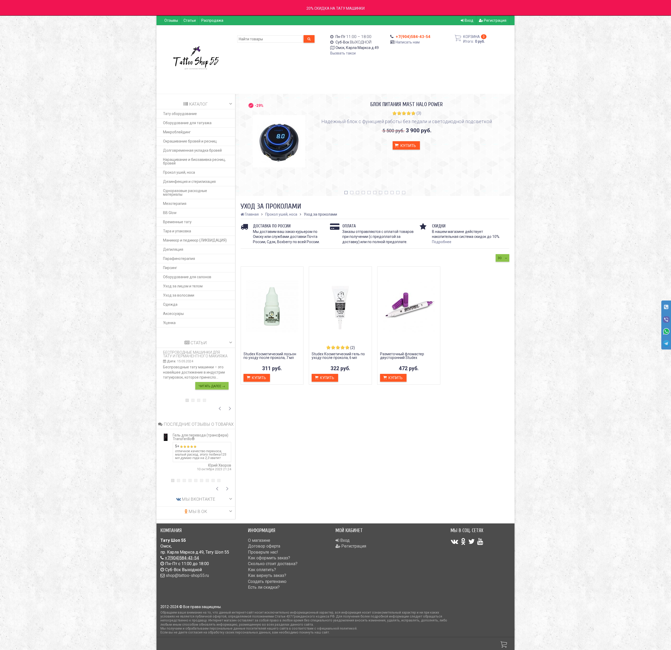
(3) (418, 113)
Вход (468, 20)
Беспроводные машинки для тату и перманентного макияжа (195, 354)
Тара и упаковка (177, 231)
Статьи (189, 20)
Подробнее (441, 242)
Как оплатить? (262, 569)
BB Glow (170, 213)
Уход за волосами (178, 295)
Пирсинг (170, 268)
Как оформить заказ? (269, 557)
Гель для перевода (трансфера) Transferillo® (200, 437)
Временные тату (177, 222)
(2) (352, 348)
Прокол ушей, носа (179, 172)
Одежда (170, 304)
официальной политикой (336, 628)
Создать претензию (267, 581)
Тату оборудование (180, 114)
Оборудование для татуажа (187, 123)
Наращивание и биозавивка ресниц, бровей (194, 161)
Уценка (169, 323)
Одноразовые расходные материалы (185, 192)
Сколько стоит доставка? (272, 563)
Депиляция (173, 249)
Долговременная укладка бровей (192, 150)
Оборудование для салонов (187, 277)
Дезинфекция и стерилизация (189, 181)
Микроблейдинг (177, 132)
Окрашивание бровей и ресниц (190, 141)
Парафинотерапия (179, 258)
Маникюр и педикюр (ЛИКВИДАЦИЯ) (195, 240)
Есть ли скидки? (264, 587)
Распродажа (212, 20)
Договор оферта (264, 546)
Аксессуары (173, 314)
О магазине (259, 540)
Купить (407, 145)
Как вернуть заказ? (267, 575)
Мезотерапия (174, 203)
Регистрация (494, 20)
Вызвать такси (343, 53)
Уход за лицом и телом (183, 286)
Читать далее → (212, 386)
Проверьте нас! (263, 552)
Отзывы (171, 20)
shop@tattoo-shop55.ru (187, 575)
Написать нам (408, 42)
